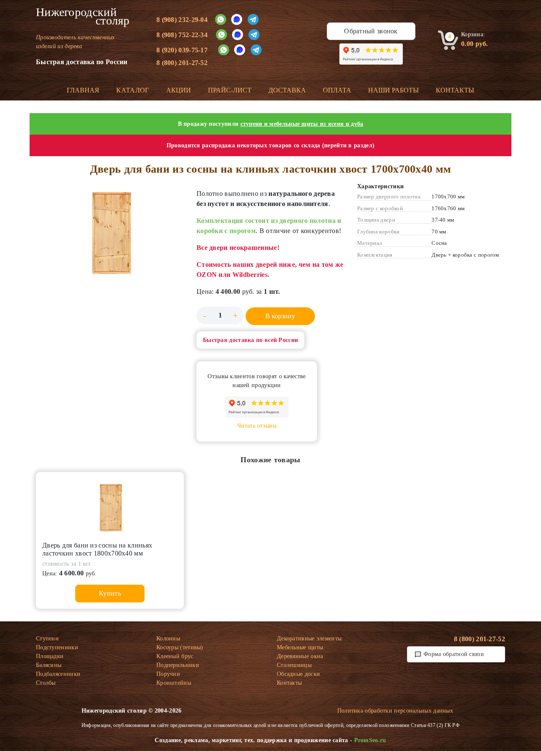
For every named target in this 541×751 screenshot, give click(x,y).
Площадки (49, 656)
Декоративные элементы (309, 638)
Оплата (337, 90)
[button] (110, 231)
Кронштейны (173, 683)
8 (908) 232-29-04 (182, 19)
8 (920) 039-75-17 (182, 50)
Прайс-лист (229, 90)
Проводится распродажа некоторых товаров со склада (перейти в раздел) (270, 145)
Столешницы (294, 665)
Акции (178, 90)
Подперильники (177, 665)
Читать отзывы (256, 426)
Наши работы (393, 90)
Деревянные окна (300, 656)
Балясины (48, 665)
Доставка (287, 90)
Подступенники (57, 647)
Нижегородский (83, 16)
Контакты (455, 90)
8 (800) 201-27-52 (182, 62)
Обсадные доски (298, 674)
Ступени (47, 638)
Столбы (46, 683)
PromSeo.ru (370, 740)
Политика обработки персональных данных (395, 711)
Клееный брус (175, 656)
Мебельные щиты (300, 647)
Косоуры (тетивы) (179, 647)
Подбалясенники (58, 674)
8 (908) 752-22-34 (182, 34)
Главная (83, 90)
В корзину (280, 316)
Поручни (168, 674)
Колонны (168, 638)
